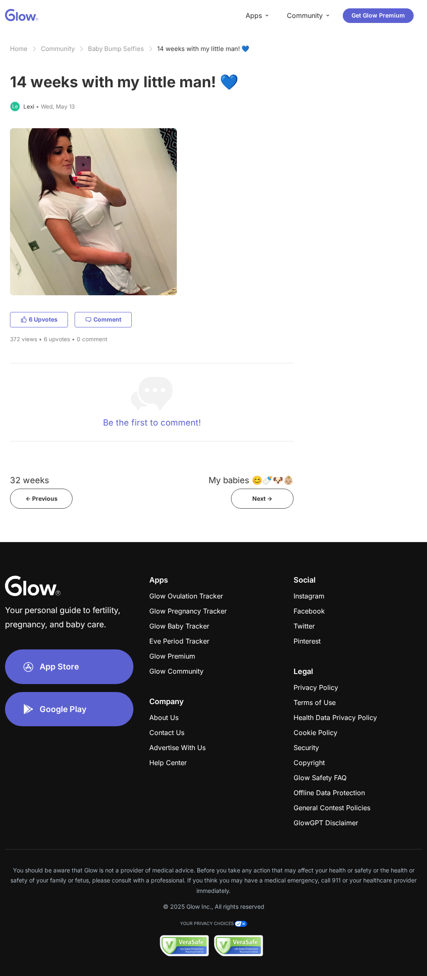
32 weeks (29, 480)
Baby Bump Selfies (116, 49)
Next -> (262, 498)
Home (19, 49)
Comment (107, 319)
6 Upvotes (43, 319)
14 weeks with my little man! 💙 (203, 49)
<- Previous (41, 498)
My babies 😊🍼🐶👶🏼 (251, 480)
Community (58, 49)
